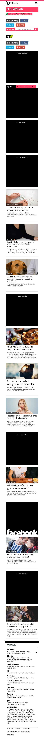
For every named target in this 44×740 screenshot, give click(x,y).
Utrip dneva (10, 651)
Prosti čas (11, 676)
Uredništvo (18, 728)
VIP (8, 671)
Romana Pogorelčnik (21, 714)
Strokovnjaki (12, 707)
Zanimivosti (10, 653)
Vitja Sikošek (10, 714)
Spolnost (9, 683)
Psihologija (11, 378)
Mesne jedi (13, 696)
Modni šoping (11, 668)
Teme (33, 87)
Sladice (9, 343)
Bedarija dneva (25, 651)
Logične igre (10, 702)
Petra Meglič (10, 721)
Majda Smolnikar (12, 719)
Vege (8, 696)
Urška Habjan (27, 716)
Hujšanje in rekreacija (14, 204)
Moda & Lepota (13, 664)
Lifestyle (10, 239)
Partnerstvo (11, 551)
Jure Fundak (29, 718)
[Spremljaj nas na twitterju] (36, 652)
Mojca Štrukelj (11, 716)
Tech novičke (11, 691)
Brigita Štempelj (11, 718)
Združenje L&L (28, 711)
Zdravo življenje (11, 658)
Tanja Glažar (29, 713)
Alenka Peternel (20, 709)
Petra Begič (31, 714)
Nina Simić (29, 721)
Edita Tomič (29, 709)
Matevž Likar (21, 718)
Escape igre (18, 702)
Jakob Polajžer (11, 711)
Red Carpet (26, 673)
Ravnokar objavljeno (23, 87)
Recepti (10, 694)
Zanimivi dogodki (12, 678)
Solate (19, 696)
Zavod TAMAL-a (11, 713)
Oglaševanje (26, 728)
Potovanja (16, 689)
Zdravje (9, 274)
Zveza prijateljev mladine (25, 719)
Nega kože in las (12, 413)
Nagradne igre (30, 678)
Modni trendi (21, 666)
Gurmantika (11, 482)
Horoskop (18, 651)
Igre (8, 700)
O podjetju (10, 728)
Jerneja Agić (19, 716)
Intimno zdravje (25, 683)
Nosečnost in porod (13, 660)
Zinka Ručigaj (20, 711)
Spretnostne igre (12, 704)
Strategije (25, 702)
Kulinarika (23, 689)
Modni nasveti (30, 666)
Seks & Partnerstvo (14, 681)
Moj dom (9, 689)
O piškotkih (10, 735)
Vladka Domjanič (20, 721)
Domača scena (11, 673)
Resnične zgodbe (19, 653)
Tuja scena (19, 673)
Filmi (19, 678)
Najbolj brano (11, 87)
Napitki (19, 698)
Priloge (24, 696)
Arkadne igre (21, 704)
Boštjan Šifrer (21, 713)
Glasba (32, 673)
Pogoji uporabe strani (13, 731)
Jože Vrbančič (11, 709)
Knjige (23, 678)
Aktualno (10, 649)
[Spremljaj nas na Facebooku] (35, 652)
